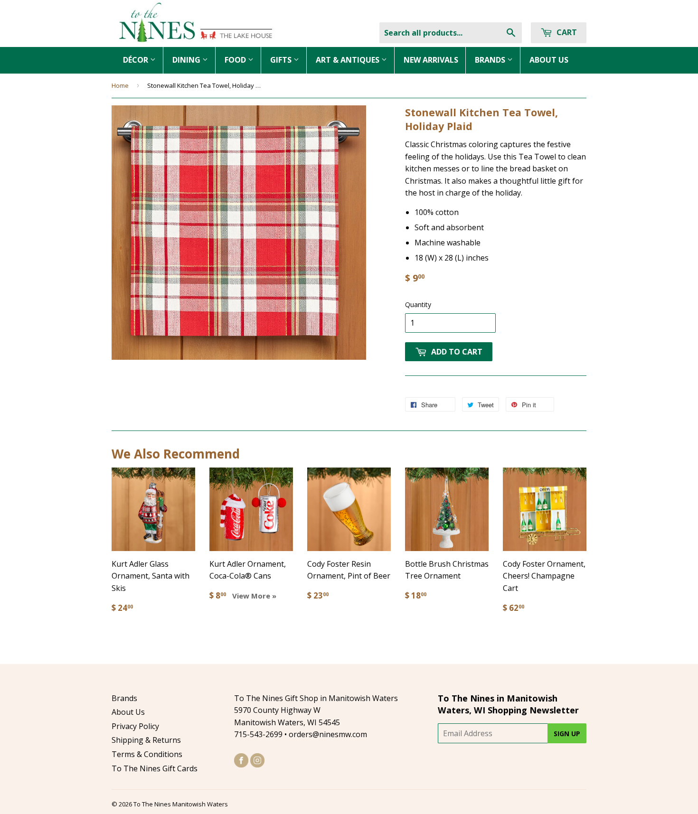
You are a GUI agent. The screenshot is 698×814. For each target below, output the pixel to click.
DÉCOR (136, 60)
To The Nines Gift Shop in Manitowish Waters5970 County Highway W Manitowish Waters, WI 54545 (316, 710)
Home (120, 85)
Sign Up (567, 733)
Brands (124, 698)
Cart (566, 32)
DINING (187, 60)
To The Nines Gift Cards (155, 768)
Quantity (418, 304)
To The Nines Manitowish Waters (180, 804)
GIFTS (281, 60)
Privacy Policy (135, 726)
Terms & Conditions (147, 754)
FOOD (236, 60)
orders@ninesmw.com (328, 734)
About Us (128, 712)
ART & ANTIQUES (348, 60)
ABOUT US (548, 60)
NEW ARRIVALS (431, 60)
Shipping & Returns (146, 740)
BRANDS (491, 60)
